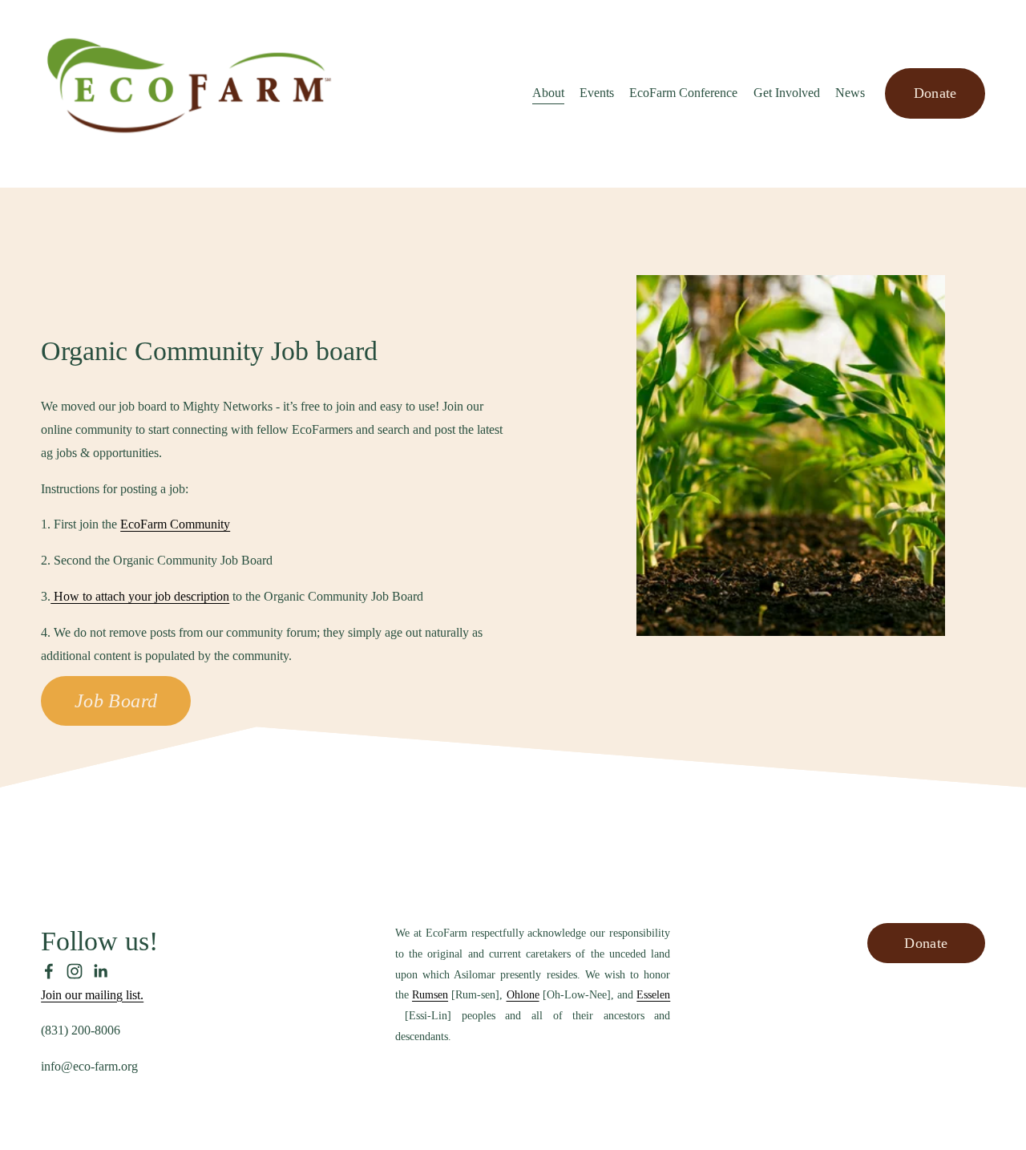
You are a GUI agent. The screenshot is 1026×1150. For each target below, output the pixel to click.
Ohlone (523, 994)
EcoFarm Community (175, 524)
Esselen (653, 994)
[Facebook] (49, 971)
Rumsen (430, 994)
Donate (935, 93)
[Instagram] (75, 971)
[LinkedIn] (100, 971)
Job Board (116, 700)
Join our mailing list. (92, 995)
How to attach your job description (139, 596)
